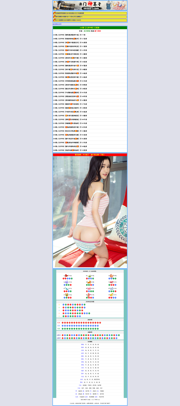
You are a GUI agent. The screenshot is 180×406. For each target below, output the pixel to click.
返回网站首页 (57, 24)
